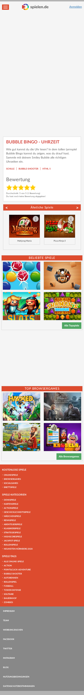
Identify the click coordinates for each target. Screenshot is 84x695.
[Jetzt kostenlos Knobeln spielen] (62, 437)
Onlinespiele (11, 475)
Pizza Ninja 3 (60, 241)
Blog (6, 667)
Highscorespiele (13, 537)
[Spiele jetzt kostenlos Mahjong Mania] (24, 226)
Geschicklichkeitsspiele (17, 512)
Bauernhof (10, 598)
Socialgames (11, 483)
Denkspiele (10, 500)
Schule (10, 169)
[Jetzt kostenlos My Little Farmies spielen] (21, 437)
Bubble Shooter (13, 574)
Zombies (8, 602)
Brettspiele (10, 487)
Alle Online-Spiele (14, 562)
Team (6, 621)
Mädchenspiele (12, 516)
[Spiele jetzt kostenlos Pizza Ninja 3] (59, 226)
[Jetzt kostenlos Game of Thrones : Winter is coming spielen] (62, 406)
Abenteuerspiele (13, 524)
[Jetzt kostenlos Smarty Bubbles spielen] (21, 276)
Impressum (8, 611)
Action (8, 566)
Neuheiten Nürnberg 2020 (18, 549)
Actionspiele (11, 508)
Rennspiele (10, 520)
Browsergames (12, 479)
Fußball (8, 586)
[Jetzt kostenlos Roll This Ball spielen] (62, 276)
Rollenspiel (10, 582)
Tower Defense (12, 590)
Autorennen (11, 578)
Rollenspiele (11, 545)
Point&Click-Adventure (17, 570)
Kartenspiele (11, 504)
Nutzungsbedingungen (16, 677)
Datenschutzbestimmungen (19, 686)
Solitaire (9, 594)
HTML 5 (46, 169)
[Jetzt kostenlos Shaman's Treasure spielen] (62, 306)
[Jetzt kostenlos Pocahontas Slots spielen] (21, 306)
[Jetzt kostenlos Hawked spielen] (21, 406)
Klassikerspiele (12, 529)
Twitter (7, 649)
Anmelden (75, 7)
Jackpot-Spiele (12, 541)
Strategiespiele (12, 533)
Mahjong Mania (24, 241)
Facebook (8, 639)
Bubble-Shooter (28, 169)
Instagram (9, 658)
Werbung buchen (13, 630)
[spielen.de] (35, 7)
